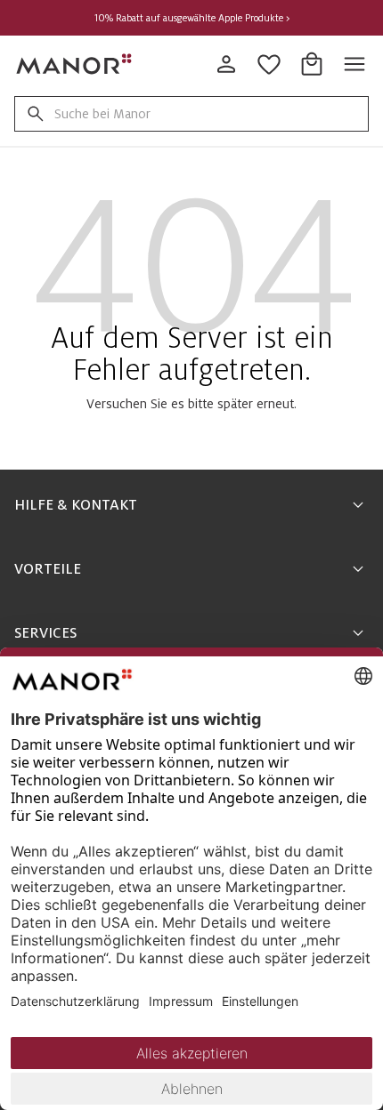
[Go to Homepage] (74, 64)
